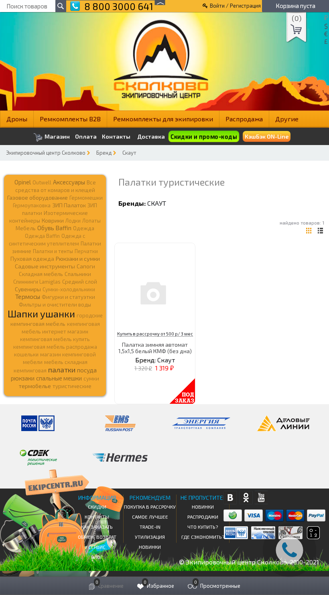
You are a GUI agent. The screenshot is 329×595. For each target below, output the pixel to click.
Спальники (78, 274)
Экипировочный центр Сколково (45, 152)
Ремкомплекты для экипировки (163, 119)
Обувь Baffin (54, 227)
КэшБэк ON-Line (266, 136)
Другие (287, 119)
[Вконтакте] (230, 498)
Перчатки (86, 251)
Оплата (86, 136)
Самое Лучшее (150, 516)
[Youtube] (261, 498)
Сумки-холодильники (69, 289)
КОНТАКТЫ (97, 516)
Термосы (27, 296)
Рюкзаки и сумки (78, 258)
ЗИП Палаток (69, 205)
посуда (87, 370)
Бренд (104, 152)
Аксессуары (69, 182)
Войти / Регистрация (235, 5)
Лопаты (91, 220)
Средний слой (79, 281)
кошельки (26, 354)
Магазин (56, 136)
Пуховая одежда (32, 258)
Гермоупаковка (32, 205)
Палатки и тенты (53, 251)
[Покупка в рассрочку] (313, 536)
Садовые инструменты (45, 266)
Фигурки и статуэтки (68, 297)
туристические (72, 386)
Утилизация (150, 537)
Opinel (22, 182)
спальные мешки (59, 378)
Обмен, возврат (97, 537)
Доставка (151, 136)
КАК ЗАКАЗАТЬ (97, 527)
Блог (97, 557)
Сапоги (86, 266)
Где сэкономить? (202, 537)
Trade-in (150, 527)
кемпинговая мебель (37, 323)
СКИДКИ (97, 506)
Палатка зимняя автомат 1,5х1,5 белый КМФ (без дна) (155, 347)
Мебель (26, 228)
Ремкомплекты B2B (70, 119)
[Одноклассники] (246, 498)
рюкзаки (23, 378)
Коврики (53, 220)
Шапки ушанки (41, 313)
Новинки (150, 547)
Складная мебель (41, 274)
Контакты (116, 136)
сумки (91, 378)
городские (90, 315)
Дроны (16, 119)
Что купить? (202, 527)
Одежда (83, 228)
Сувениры (28, 289)
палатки (61, 369)
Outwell (41, 182)
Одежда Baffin (42, 236)
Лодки (73, 220)
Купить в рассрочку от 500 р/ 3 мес (155, 333)
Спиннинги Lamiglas (37, 281)
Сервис (97, 547)
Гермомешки (86, 197)
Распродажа (244, 119)
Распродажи (202, 516)
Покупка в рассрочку (150, 506)
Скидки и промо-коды (204, 136)
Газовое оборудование (37, 197)
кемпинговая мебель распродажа (55, 347)
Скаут (129, 152)
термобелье (35, 385)
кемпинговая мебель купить (55, 339)
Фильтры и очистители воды (55, 304)
